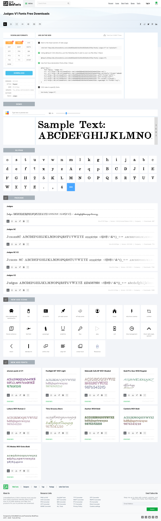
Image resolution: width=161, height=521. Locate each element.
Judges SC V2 (13, 252)
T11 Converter (77, 504)
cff (28, 55)
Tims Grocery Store (54, 409)
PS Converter (94, 502)
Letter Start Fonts (64, 487)
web (19, 43)
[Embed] (23, 221)
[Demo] (17, 24)
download (19, 73)
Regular (15, 84)
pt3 (9, 55)
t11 (19, 60)
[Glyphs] (22, 24)
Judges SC (11, 229)
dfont (29, 60)
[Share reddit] (144, 24)
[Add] (5, 24)
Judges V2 (11, 275)
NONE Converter (46, 506)
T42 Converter (61, 504)
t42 (9, 60)
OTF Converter (94, 497)
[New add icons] (5, 299)
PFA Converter (45, 502)
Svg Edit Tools (61, 497)
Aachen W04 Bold (92, 409)
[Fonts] (40, 24)
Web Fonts (15, 487)
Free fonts (13, 3)
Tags (43, 487)
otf (9, 51)
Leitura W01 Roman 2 (16, 409)
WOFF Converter (78, 500)
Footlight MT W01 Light (56, 371)
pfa (19, 51)
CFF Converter (45, 504)
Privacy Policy (77, 506)
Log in (148, 3)
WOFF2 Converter (95, 500)
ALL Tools (60, 506)
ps (19, 55)
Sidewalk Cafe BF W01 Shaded (98, 371)
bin (29, 51)
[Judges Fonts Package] (5, 198)
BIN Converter (61, 502)
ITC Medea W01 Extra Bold (18, 446)
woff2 (29, 47)
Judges (15, 96)
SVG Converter (45, 500)
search (68, 3)
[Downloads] (15, 221)
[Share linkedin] (156, 24)
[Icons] (34, 24)
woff (19, 47)
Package (51, 487)
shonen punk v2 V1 (15, 371)
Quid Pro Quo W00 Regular (135, 371)
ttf (9, 43)
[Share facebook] (140, 24)
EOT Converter (61, 500)
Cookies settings (95, 506)
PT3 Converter (77, 502)
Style (35, 487)
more (71, 187)
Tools (139, 3)
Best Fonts (125, 3)
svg (28, 43)
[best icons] (5, 362)
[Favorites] (11, 24)
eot (9, 47)
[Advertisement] (141, 66)
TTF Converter (77, 497)
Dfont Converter (95, 504)
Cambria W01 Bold (131, 409)
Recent (110, 3)
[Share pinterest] (152, 24)
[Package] (28, 24)
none (9, 64)
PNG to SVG (44, 497)
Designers (26, 487)
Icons (117, 3)
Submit (152, 509)
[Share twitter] (148, 24)
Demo (133, 3)
